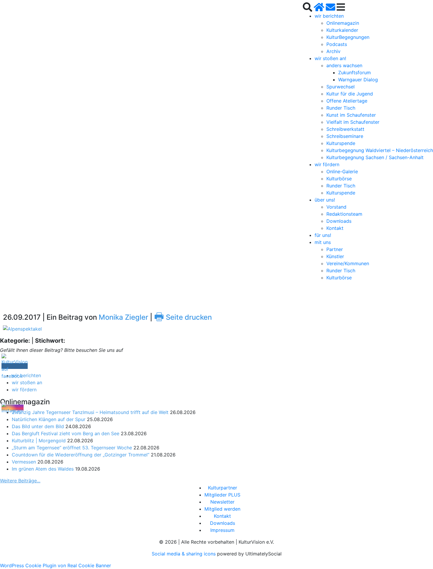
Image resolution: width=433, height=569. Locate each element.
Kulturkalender (342, 30)
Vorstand (336, 207)
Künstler (335, 256)
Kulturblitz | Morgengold (39, 440)
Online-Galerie (342, 171)
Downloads (338, 221)
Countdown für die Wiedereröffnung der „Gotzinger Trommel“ (80, 455)
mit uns (323, 242)
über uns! (325, 200)
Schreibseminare (344, 136)
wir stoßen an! (330, 58)
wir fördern (327, 164)
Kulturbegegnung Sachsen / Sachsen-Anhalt (375, 157)
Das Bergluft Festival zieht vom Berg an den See (65, 433)
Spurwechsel (340, 87)
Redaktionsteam (344, 214)
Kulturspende (340, 143)
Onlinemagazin (342, 23)
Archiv (333, 51)
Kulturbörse (339, 179)
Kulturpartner (222, 488)
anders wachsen (344, 65)
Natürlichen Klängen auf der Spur (48, 419)
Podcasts (336, 44)
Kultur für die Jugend (349, 94)
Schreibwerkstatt (345, 129)
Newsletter (222, 502)
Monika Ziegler (123, 317)
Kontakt (334, 228)
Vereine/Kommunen (347, 263)
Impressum (222, 530)
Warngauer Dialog (358, 80)
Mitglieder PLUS (222, 495)
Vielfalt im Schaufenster (352, 122)
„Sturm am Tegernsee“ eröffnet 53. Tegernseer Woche (72, 448)
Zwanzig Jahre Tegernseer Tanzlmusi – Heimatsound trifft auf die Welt (90, 412)
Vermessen (24, 462)
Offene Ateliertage (346, 101)
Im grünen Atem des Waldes (43, 469)
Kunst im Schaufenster (351, 115)
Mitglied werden (222, 509)
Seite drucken (183, 317)
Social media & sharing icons (184, 554)
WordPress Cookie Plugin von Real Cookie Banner (55, 565)
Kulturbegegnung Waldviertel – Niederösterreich (379, 150)
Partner (334, 249)
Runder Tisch (340, 108)
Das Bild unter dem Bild (38, 426)
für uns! (323, 235)
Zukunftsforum (354, 72)
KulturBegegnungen (347, 37)
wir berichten (329, 16)
